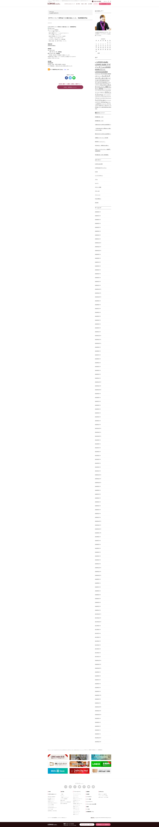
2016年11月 (97, 664)
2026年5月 (97, 223)
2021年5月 (97, 455)
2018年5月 (97, 594)
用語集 (87, 806)
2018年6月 (97, 590)
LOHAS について (51, 801)
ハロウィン (105, 94)
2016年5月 (97, 687)
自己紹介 (97, 202)
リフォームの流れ (51, 804)
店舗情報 (87, 791)
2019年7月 (97, 540)
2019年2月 (97, 559)
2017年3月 (97, 648)
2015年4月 (97, 726)
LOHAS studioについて (69, 3)
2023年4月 (97, 366)
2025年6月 (97, 265)
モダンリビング (108, 98)
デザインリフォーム (76, 811)
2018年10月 (97, 575)
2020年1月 (97, 517)
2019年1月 (97, 563)
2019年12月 (97, 521)
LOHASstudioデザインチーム (100, 167)
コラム (96, 179)
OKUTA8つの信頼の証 (51, 796)
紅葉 (109, 107)
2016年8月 (97, 675)
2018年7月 (97, 586)
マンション (62, 795)
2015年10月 (97, 714)
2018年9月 (97, 579)
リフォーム (104, 102)
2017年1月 (97, 656)
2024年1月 (97, 331)
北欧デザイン (102, 105)
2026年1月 (97, 238)
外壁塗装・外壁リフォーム (77, 803)
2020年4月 (97, 505)
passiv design (107, 73)
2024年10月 (97, 296)
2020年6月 (97, 497)
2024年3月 (97, 323)
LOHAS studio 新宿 (99, 163)
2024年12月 (97, 289)
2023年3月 (97, 370)
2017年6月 (97, 637)
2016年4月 (97, 691)
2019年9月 (97, 532)
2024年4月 (97, 320)
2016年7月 (97, 679)
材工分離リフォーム (51, 798)
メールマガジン (89, 796)
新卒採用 (105, 107)
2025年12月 (97, 242)
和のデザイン (107, 105)
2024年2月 (97, 327)
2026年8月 (97, 211)
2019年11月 (97, 525)
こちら (65, 69)
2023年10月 (97, 343)
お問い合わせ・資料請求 (87, 824)
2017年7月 (97, 633)
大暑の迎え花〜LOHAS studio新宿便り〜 (103, 124)
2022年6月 (97, 405)
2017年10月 (97, 621)
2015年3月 (97, 730)
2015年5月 (97, 722)
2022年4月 (97, 412)
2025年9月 (97, 254)
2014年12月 (97, 737)
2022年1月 (97, 424)
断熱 (103, 107)
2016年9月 (97, 672)
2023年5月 (97, 362)
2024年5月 (97, 316)
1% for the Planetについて (52, 807)
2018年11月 (97, 571)
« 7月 (98, 53)
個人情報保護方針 (54, 817)
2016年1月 (97, 702)
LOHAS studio (54, 3)
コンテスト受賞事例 (63, 798)
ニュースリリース (89, 801)
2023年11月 (97, 339)
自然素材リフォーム (51, 799)
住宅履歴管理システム (90, 811)
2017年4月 (97, 644)
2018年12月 (97, 567)
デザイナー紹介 (50, 809)
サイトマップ (50, 817)
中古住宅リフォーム (76, 800)
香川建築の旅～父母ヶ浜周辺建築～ (102, 154)
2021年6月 (97, 451)
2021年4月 (97, 459)
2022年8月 (97, 397)
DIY (95, 62)
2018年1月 (97, 610)
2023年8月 (97, 351)
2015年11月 (97, 710)
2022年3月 (97, 416)
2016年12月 (97, 660)
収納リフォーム (75, 814)
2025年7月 (97, 262)
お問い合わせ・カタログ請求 (103, 797)
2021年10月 (97, 436)
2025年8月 (97, 258)
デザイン (102, 92)
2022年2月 (97, 420)
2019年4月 (97, 552)
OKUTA (102, 73)
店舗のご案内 (84, 3)
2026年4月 (97, 227)
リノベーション (100, 100)
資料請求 (96, 3)
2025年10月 (97, 250)
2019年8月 (97, 536)
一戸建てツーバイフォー (64, 797)
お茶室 (96, 76)
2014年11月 (97, 741)
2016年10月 (97, 668)
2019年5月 (97, 548)
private (96, 171)
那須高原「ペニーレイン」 (100, 141)
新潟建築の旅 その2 (99, 116)
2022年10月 (97, 389)
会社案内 (87, 794)
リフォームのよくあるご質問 (91, 804)
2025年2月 (97, 281)
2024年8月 (97, 304)
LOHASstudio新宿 (101, 72)
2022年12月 (97, 381)
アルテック (99, 76)
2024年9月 (97, 300)
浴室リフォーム (75, 806)
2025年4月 (97, 273)
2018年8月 (97, 583)
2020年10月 (97, 482)
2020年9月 (97, 486)
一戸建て (61, 794)
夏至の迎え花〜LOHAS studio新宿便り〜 (103, 133)
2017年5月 (97, 641)
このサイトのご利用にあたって (62, 817)
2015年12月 (97, 706)
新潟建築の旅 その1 (99, 120)
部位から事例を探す (63, 803)
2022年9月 (97, 393)
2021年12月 (97, 428)
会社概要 (90, 3)
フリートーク (97, 194)
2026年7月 (97, 215)
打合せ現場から (98, 198)
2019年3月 (97, 555)
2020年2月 (97, 513)
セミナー (98, 92)
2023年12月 (97, 335)
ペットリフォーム (76, 809)
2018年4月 (97, 598)
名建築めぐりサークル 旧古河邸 (101, 137)
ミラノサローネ (103, 98)
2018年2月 (97, 606)
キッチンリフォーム (102, 90)
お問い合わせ (101, 791)
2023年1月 (97, 378)
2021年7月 (97, 447)
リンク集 (87, 809)
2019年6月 (97, 544)
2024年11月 (97, 293)
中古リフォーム (75, 797)
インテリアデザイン (102, 82)
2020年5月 (97, 501)
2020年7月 (97, 494)
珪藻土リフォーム (76, 808)
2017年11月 (97, 617)
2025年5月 (97, 269)
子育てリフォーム (76, 812)
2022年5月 (97, 409)
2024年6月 (97, 312)
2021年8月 (97, 443)
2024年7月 (97, 308)
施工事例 (78, 3)
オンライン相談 (103, 87)
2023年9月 (97, 347)
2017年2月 (97, 652)
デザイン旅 (97, 191)
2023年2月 (97, 374)
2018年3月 (97, 602)
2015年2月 (97, 733)
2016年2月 (97, 699)
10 (96, 45)
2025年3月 (97, 277)
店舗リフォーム (99, 107)
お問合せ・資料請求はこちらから (70, 87)
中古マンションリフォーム (77, 798)
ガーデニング (105, 88)
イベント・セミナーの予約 (103, 795)
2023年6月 (97, 358)
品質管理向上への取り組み (52, 810)
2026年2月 (97, 235)
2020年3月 (97, 509)
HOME (49, 791)
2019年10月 (97, 528)
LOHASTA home (97, 73)
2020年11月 (97, 478)
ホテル (108, 94)
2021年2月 (97, 467)
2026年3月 (97, 231)
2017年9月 (97, 625)
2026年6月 (97, 219)
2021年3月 (97, 463)
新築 (107, 107)
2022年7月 (97, 401)
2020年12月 (97, 474)
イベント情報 (88, 799)
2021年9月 (97, 439)
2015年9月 (97, 718)
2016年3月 (97, 695)
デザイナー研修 (98, 187)
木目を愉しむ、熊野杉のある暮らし (102, 145)
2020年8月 (97, 490)
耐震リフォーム (75, 801)
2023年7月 (97, 354)
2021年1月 (97, 470)
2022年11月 (97, 385)
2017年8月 (97, 629)
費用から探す (62, 800)
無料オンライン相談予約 (105, 3)
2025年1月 (97, 285)
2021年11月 (97, 432)
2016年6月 (97, 683)
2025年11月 (97, 246)
